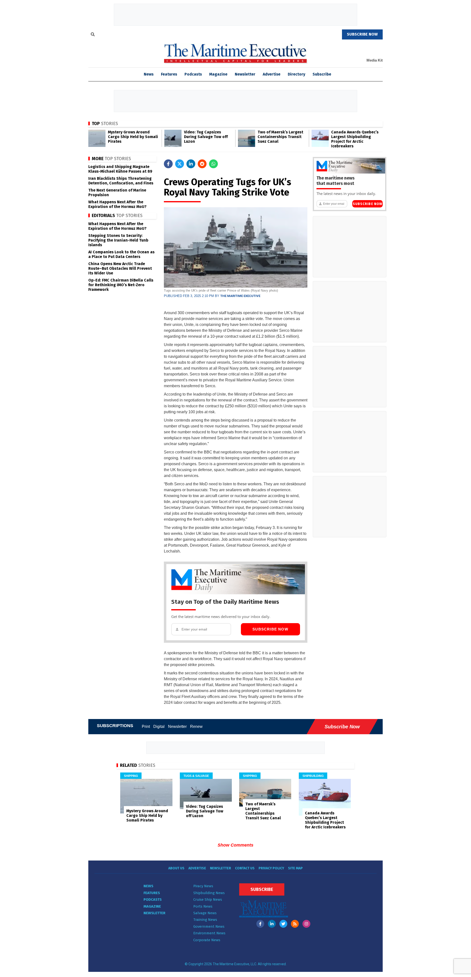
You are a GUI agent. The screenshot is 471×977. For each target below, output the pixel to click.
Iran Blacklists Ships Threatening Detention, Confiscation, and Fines (120, 180)
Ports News (202, 906)
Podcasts (193, 74)
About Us (176, 868)
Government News (208, 926)
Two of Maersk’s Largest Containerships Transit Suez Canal (280, 137)
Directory (296, 74)
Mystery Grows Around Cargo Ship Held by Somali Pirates (133, 137)
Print (146, 726)
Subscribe (322, 74)
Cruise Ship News (207, 899)
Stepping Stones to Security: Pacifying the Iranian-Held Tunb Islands (118, 240)
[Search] (92, 35)
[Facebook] (260, 924)
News (148, 886)
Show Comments (235, 845)
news (149, 74)
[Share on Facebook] (168, 163)
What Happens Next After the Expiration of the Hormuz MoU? (117, 204)
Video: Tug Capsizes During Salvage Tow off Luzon (206, 137)
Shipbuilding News (209, 893)
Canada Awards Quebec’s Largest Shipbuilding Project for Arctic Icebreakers (355, 139)
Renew (196, 726)
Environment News (209, 933)
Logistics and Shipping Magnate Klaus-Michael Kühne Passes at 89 (120, 169)
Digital (159, 726)
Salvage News (205, 913)
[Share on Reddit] (202, 163)
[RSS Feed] (295, 924)
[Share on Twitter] (179, 163)
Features (169, 74)
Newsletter (245, 74)
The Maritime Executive (240, 296)
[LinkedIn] (272, 924)
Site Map (295, 868)
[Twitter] (283, 924)
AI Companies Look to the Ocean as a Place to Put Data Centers (121, 254)
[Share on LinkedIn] (190, 163)
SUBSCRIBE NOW (362, 34)
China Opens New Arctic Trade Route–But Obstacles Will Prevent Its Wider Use (120, 268)
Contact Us (245, 868)
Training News (205, 919)
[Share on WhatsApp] (213, 163)
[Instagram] (306, 924)
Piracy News (203, 886)
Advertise (271, 74)
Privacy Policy (271, 868)
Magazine (218, 74)
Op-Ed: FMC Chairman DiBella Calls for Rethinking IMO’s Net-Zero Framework (120, 285)
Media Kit (374, 60)
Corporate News (206, 940)
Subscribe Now (270, 629)
